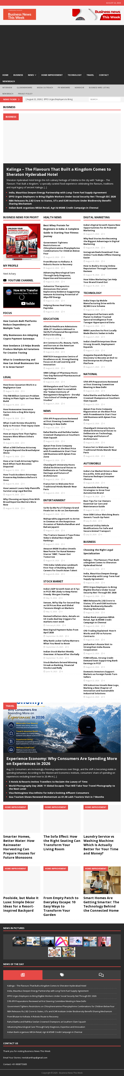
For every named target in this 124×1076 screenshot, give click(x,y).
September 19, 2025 (54, 658)
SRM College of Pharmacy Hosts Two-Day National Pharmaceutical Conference (61, 375)
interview (7, 87)
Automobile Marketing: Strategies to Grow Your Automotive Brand (96, 490)
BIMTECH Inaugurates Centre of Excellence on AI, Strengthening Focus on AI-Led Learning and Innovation (60, 360)
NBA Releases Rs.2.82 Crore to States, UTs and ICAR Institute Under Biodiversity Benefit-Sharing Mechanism (60, 202)
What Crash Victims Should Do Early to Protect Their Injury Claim (21, 424)
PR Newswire (64, 87)
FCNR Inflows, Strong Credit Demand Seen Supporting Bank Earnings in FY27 (100, 660)
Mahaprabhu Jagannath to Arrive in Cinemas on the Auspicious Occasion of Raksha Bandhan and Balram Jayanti (61, 522)
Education (51, 319)
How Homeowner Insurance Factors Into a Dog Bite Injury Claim (19, 412)
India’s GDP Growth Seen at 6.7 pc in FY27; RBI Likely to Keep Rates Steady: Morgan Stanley (61, 591)
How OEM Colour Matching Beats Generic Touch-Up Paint (101, 516)
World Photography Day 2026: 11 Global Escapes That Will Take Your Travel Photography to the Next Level (62, 787)
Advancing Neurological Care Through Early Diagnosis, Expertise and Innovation (59, 275)
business (18, 75)
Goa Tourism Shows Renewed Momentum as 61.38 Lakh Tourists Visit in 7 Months (56, 796)
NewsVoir (79, 87)
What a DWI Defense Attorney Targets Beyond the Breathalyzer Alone (21, 450)
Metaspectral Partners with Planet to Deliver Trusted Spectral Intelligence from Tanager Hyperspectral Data (98, 318)
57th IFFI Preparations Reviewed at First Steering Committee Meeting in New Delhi (60, 421)
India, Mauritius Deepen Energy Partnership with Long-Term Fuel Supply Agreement (58, 192)
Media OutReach (45, 87)
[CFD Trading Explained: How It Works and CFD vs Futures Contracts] (19, 941)
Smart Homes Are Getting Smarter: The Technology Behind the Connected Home (101, 904)
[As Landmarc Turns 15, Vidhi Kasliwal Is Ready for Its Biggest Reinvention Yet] (68, 952)
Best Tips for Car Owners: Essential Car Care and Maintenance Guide (97, 503)
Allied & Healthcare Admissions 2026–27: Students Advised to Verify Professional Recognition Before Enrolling (60, 330)
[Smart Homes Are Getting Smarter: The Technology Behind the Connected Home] (102, 880)
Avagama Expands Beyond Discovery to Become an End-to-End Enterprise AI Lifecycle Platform (100, 359)
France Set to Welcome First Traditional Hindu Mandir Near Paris (60, 486)
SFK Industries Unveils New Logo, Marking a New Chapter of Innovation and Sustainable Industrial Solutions (101, 689)
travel (90, 75)
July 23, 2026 (91, 534)
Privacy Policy (25, 93)
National (90, 374)
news (31, 75)
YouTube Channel (20, 280)
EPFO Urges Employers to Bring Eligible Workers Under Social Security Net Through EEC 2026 (62, 196)
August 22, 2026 (52, 257)
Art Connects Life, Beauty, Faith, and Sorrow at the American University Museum (61, 345)
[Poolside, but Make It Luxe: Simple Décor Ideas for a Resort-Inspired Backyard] (21, 880)
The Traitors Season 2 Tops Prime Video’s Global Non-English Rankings (61, 538)
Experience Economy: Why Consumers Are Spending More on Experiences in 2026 (61, 761)
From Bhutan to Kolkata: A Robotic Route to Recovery (57, 263)
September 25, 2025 (54, 647)
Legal (7, 377)
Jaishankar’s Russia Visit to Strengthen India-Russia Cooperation (97, 647)
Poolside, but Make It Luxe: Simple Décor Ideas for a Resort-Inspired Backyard (21, 904)
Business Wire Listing (99, 87)
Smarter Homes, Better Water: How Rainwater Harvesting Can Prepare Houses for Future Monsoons (19, 847)
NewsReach (9, 81)
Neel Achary (9, 273)
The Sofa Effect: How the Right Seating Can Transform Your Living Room (61, 842)
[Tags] (62, 975)
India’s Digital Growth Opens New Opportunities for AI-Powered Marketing (101, 227)
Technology (92, 293)
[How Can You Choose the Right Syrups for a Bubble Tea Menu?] (104, 941)
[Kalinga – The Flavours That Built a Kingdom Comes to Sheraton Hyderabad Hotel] (62, 161)
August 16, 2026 (92, 510)
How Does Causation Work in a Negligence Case (19, 386)
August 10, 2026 (12, 483)
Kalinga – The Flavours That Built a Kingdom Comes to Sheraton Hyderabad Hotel (58, 171)
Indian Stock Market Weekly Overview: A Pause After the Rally (61, 653)
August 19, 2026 (12, 391)
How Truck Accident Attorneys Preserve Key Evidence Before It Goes (20, 477)
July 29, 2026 (91, 521)
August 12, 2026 (12, 443)
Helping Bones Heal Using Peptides (57, 306)
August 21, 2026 (52, 403)
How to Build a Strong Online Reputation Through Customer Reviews (100, 268)
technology (75, 75)
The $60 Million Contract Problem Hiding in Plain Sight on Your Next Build (21, 398)
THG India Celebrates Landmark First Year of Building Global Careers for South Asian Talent (60, 567)
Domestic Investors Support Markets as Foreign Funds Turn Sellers (100, 674)
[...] (45, 187)
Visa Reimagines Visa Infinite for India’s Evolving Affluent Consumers (49, 792)
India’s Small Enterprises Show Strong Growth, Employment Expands (99, 344)
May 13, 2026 (51, 598)
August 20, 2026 (52, 560)
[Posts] (22, 975)
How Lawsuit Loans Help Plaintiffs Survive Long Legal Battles (21, 489)
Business (9, 107)
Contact (104, 75)
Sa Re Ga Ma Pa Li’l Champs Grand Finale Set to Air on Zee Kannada (61, 509)
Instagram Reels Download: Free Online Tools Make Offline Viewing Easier (102, 255)
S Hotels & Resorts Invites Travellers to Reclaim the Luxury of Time (48, 781)
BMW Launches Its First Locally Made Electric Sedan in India (100, 332)
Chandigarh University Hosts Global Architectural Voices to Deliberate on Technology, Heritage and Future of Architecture (59, 470)
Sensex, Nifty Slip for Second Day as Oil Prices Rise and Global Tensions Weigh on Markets (61, 605)
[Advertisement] (62, 47)
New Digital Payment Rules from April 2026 (60, 631)
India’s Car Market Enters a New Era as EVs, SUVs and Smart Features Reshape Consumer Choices (100, 475)
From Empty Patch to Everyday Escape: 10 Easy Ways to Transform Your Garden (60, 906)
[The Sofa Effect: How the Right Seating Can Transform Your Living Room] (62, 819)
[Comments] (101, 975)
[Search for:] (104, 99)
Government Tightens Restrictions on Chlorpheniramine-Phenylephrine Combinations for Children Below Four (61, 248)
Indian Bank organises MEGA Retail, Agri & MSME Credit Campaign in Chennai (53, 207)
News (47, 411)
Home (5, 75)
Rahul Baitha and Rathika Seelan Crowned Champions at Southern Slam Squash (61, 435)
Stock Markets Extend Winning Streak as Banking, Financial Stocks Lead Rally (60, 665)
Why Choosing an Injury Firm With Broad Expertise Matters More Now (21, 502)
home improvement (52, 75)
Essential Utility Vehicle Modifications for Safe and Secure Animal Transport (98, 528)
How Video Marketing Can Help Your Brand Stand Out (100, 281)
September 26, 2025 (54, 636)
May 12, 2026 (51, 611)
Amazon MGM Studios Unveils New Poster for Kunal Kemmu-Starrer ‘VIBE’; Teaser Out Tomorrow (59, 552)
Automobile (92, 463)
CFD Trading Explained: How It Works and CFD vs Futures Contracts (99, 633)
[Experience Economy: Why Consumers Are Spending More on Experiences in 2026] (62, 750)
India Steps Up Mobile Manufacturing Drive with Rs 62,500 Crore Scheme (99, 303)
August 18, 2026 (12, 418)
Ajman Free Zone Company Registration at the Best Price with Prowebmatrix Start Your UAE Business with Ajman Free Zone (59, 451)
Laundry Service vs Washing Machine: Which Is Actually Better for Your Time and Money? (100, 844)
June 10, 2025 (51, 671)
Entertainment (54, 500)
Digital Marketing (96, 217)
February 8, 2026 (53, 625)
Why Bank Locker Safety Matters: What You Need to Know (61, 642)
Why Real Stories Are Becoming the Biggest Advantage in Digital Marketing (101, 241)
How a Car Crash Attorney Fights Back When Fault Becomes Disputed (20, 464)
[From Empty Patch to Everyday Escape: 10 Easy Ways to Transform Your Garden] (62, 880)
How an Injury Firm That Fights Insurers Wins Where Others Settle (19, 436)
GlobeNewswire (24, 87)
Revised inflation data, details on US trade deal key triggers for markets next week (61, 619)
